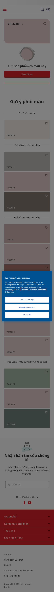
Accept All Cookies (27, 307)
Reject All (27, 314)
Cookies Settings (27, 300)
